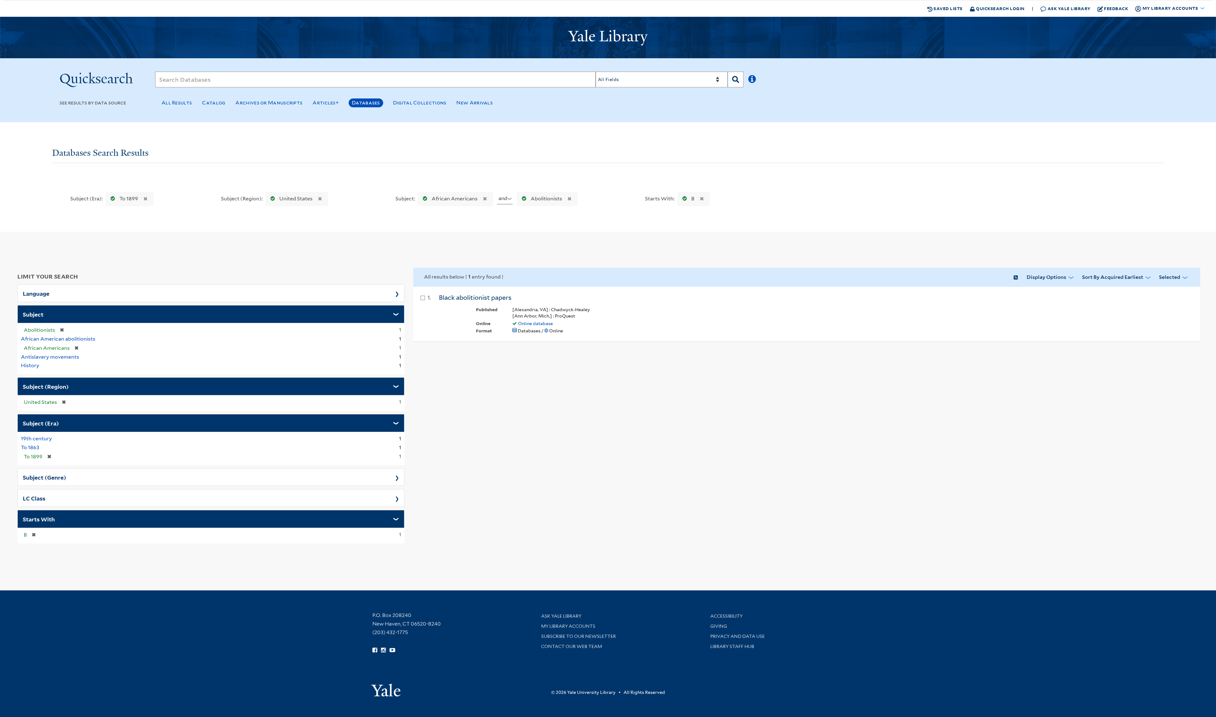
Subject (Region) (46, 386)
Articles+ (326, 103)
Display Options (1046, 277)
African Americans (454, 199)
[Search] (736, 79)
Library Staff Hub (732, 646)
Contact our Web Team (571, 646)
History (30, 365)
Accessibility (726, 616)
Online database (535, 323)
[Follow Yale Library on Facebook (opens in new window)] (374, 650)
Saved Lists (948, 8)
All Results (177, 103)
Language (36, 293)
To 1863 (30, 447)
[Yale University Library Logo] (608, 37)
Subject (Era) (41, 423)
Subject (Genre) (44, 477)
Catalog (213, 103)
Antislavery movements (50, 357)
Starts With (39, 519)
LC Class (34, 498)
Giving (718, 626)
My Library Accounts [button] (1170, 8)
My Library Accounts (568, 626)
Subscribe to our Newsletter (578, 636)
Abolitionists (546, 199)
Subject (33, 314)
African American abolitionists (58, 339)
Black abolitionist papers (475, 297)
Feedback (1116, 8)
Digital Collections (419, 103)
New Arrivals (474, 103)
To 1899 (128, 199)
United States (296, 199)
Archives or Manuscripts (268, 103)
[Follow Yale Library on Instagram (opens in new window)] (383, 650)
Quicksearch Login (1000, 8)
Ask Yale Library (1068, 8)
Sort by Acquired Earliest (1112, 277)
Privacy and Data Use (737, 636)
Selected (1169, 277)
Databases (366, 103)
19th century (36, 439)
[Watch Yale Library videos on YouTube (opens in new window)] (392, 650)
